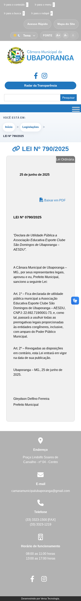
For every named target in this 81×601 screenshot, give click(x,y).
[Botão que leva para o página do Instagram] (44, 76)
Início (9, 126)
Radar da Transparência (40, 85)
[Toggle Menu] (75, 108)
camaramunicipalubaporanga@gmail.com (40, 490)
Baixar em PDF (54, 200)
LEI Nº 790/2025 (44, 148)
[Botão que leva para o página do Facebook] (38, 76)
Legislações (30, 126)
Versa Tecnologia (50, 598)
